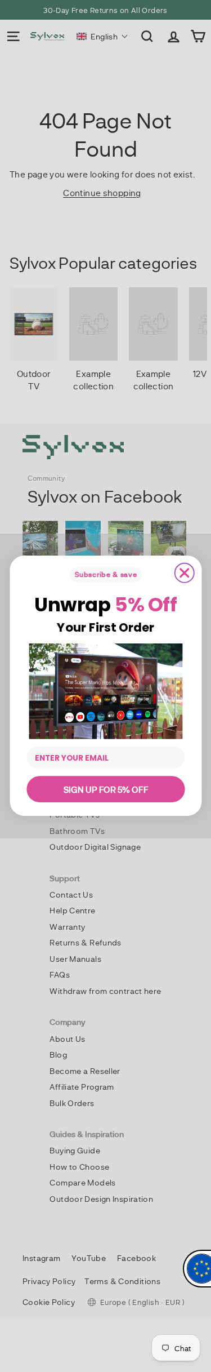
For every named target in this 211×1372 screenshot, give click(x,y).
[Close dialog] (184, 573)
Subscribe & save (105, 574)
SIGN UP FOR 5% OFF (105, 789)
